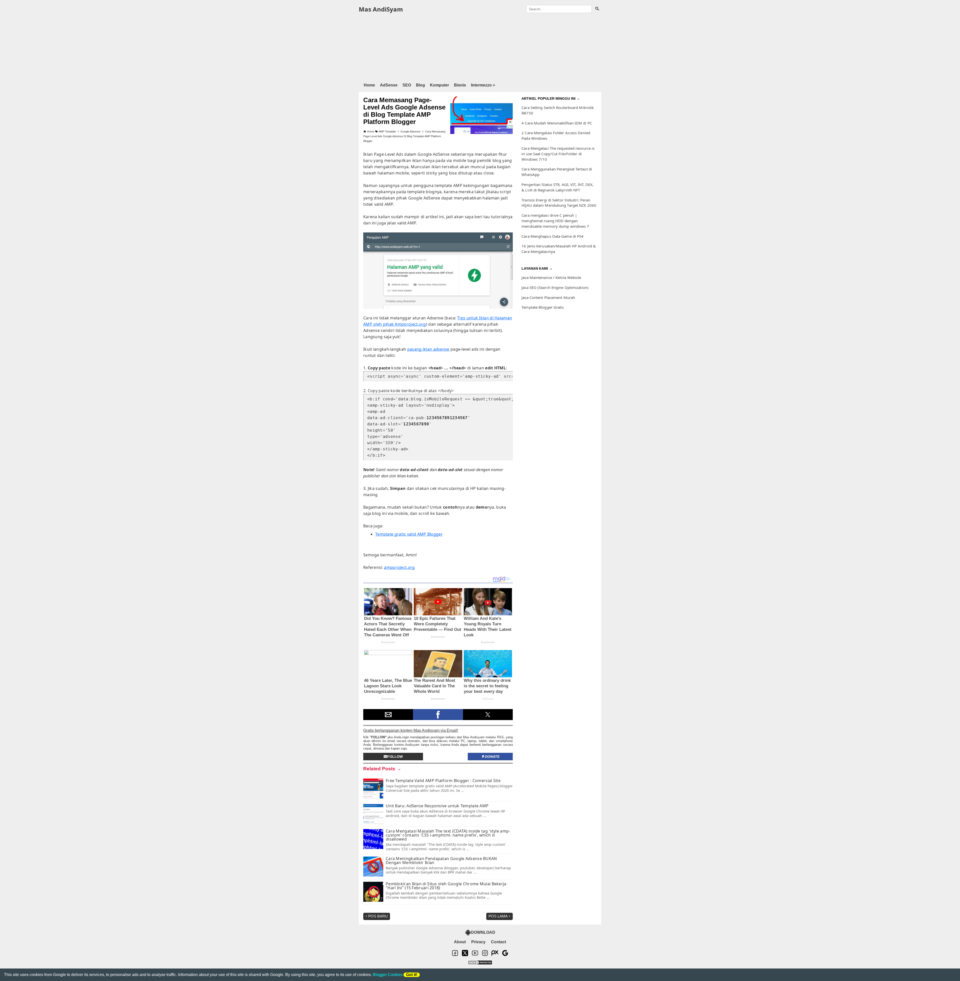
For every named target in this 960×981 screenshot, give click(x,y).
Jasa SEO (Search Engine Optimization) (555, 287)
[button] (388, 714)
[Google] (505, 955)
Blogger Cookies (387, 975)
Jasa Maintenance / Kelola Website (551, 277)
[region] (480, 47)
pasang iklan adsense (428, 349)
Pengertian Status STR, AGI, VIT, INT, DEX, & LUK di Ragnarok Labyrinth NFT (558, 187)
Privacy (478, 942)
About (460, 942)
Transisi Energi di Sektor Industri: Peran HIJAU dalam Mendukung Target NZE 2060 (559, 202)
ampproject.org (399, 567)
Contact (498, 942)
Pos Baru (378, 916)
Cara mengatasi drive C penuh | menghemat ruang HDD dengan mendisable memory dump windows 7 (555, 221)
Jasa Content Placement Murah (548, 297)
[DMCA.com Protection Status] (480, 963)
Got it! (411, 975)
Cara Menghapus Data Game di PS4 (553, 236)
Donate (492, 757)
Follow (395, 757)
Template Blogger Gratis (543, 307)
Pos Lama (498, 916)
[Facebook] (455, 955)
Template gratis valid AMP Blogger (409, 534)
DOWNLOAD (483, 932)
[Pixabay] (495, 955)
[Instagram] (485, 955)
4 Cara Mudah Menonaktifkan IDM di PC (557, 122)
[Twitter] (465, 955)
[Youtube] (475, 955)
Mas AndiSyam (381, 9)
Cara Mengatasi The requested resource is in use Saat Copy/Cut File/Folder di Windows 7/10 (558, 154)
